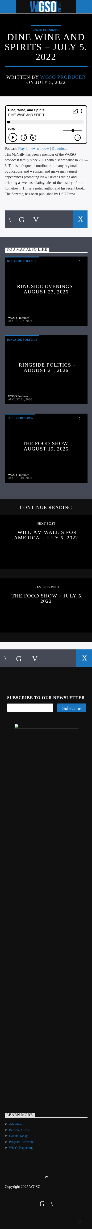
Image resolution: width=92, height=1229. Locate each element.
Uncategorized (46, 30)
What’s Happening (21, 1148)
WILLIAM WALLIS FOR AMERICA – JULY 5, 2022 (46, 535)
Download (59, 148)
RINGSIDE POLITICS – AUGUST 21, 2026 (47, 367)
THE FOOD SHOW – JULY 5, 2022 (47, 598)
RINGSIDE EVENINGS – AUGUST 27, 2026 (47, 289)
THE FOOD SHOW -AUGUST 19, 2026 (47, 446)
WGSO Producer (63, 77)
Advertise (15, 1124)
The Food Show (20, 418)
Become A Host (19, 1130)
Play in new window (33, 148)
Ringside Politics (22, 261)
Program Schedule (21, 1142)
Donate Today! (19, 1136)
